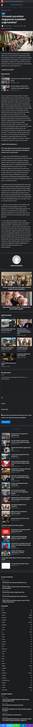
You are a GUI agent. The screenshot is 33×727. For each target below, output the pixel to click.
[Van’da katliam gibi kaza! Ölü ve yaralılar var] (8, 323)
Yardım (3, 685)
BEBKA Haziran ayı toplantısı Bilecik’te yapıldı (19, 512)
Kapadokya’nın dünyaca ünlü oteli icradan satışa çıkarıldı (20, 469)
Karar (3, 636)
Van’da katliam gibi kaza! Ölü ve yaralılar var (8, 329)
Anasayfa (5, 10)
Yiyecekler (4, 690)
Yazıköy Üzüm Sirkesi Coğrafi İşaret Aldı (13, 1)
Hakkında (4, 624)
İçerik (3, 629)
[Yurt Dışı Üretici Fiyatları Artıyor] (6, 566)
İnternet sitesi (4, 409)
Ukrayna (4, 677)
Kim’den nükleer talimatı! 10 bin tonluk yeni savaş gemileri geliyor (20, 441)
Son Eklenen (16, 428)
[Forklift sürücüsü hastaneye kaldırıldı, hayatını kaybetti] (6, 539)
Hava (3, 627)
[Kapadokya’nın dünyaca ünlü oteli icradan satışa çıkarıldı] (6, 471)
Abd (3, 610)
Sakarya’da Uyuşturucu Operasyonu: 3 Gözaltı (17, 551)
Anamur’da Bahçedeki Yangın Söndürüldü (7, 348)
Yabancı (4, 682)
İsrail (3, 634)
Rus (3, 661)
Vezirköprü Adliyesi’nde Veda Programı (23, 354)
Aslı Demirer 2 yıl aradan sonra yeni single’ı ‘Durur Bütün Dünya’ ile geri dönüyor (21, 545)
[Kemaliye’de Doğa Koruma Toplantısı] (24, 342)
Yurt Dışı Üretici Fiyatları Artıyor (20, 563)
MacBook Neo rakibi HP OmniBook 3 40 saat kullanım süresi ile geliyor (21, 498)
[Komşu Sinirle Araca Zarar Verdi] (8, 357)
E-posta (3, 403)
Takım (3, 670)
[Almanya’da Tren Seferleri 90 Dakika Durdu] (5, 80)
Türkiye (4, 675)
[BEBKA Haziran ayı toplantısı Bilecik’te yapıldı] (6, 514)
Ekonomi (4, 617)
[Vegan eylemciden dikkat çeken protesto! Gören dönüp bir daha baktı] (6, 464)
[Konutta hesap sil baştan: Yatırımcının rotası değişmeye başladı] (6, 492)
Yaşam (3, 687)
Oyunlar (4, 651)
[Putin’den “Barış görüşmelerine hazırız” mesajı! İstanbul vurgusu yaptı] (24, 323)
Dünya (3, 615)
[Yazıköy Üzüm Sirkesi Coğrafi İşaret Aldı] (6, 450)
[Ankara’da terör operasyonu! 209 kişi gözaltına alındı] (6, 532)
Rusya (3, 663)
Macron (4, 644)
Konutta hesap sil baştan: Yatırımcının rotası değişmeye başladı (19, 491)
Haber (9, 10)
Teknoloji (4, 673)
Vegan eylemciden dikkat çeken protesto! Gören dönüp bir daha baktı (20, 463)
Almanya (4, 612)
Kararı (3, 639)
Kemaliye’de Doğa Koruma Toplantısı (22, 348)
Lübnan (4, 641)
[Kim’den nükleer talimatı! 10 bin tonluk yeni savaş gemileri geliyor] (5, 88)
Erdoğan (4, 620)
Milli (3, 646)
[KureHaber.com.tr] (16, 5)
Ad (2, 397)
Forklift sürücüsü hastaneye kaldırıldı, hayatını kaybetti (19, 537)
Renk (3, 658)
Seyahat (4, 668)
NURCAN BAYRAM (8, 26)
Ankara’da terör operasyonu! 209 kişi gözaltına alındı (20, 530)
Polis (3, 656)
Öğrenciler (4, 649)
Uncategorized (5, 680)
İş (2, 632)
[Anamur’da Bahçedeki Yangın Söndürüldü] (8, 342)
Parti (3, 653)
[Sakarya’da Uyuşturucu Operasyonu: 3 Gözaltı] (6, 553)
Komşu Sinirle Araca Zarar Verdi (8, 363)
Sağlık (3, 665)
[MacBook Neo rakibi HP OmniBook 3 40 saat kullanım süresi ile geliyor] (6, 500)
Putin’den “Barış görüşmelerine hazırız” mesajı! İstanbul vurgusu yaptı (24, 331)
